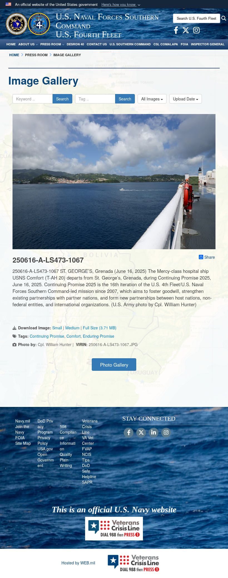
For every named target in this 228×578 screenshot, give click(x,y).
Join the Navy (22, 429)
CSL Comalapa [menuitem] (165, 44)
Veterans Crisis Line (90, 426)
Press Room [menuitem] (50, 44)
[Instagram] (166, 433)
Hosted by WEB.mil (78, 562)
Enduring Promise (98, 336)
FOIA (19, 437)
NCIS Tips (86, 457)
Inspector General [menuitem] (208, 44)
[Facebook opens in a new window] (176, 31)
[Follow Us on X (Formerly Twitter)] (141, 433)
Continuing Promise (47, 336)
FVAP (87, 448)
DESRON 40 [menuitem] (75, 44)
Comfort (73, 336)
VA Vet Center (88, 440)
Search (62, 99)
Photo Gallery (114, 364)
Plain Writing (66, 462)
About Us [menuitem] (26, 44)
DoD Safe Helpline (89, 471)
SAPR (87, 482)
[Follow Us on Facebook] (128, 433)
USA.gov (45, 448)
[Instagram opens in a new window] (196, 31)
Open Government (46, 459)
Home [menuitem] (11, 44)
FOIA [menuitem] (184, 44)
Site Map (23, 443)
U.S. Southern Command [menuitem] (130, 44)
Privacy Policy (44, 440)
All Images (151, 99)
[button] (121, 5)
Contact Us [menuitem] (97, 44)
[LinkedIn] (153, 433)
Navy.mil (22, 421)
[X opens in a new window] (185, 31)
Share (209, 257)
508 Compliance (68, 432)
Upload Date (184, 99)
